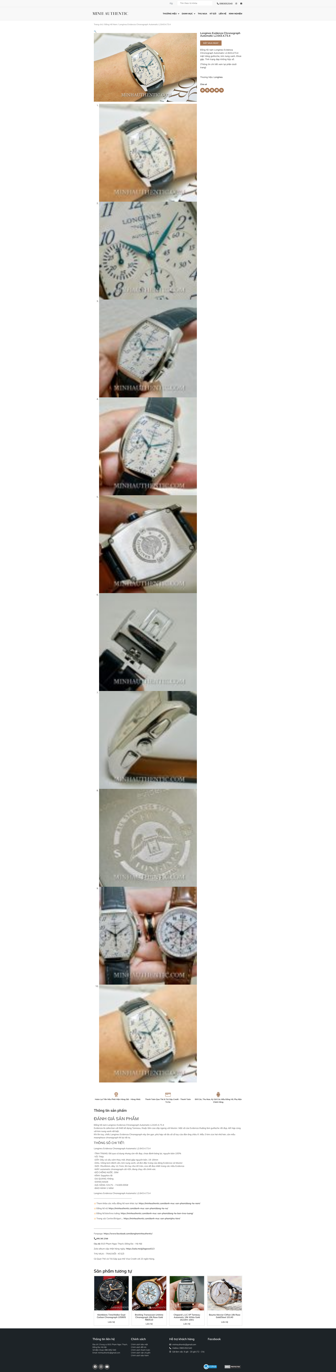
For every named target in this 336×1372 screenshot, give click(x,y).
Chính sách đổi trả (138, 1347)
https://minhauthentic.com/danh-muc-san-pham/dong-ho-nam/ (169, 1203)
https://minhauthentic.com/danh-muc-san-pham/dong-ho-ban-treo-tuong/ (157, 1213)
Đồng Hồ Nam (110, 24)
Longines (218, 77)
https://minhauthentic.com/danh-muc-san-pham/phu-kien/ (152, 1218)
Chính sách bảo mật (139, 1344)
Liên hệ (111, 1322)
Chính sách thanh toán (140, 1350)
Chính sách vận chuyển (140, 1353)
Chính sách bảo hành (140, 1355)
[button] (95, 31)
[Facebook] (95, 1366)
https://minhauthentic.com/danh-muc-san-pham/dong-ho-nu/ (138, 1208)
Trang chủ (98, 24)
